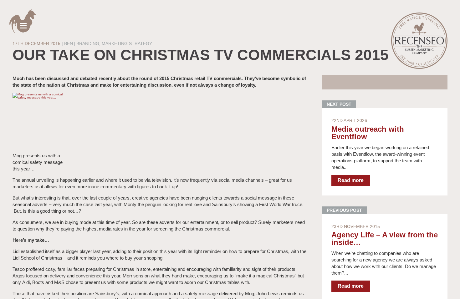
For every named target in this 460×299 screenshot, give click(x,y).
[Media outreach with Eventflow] (384, 151)
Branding (87, 43)
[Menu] (22, 21)
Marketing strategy (127, 43)
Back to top (450, 289)
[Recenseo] (419, 41)
